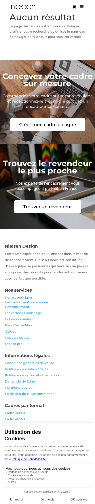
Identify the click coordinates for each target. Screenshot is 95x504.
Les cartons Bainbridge (23, 313)
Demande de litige (20, 381)
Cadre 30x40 (15, 413)
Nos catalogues (17, 338)
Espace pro (14, 344)
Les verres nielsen (19, 319)
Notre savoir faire (18, 298)
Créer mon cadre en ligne (47, 124)
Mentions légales (18, 388)
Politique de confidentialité (27, 369)
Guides (10, 331)
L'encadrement (17, 307)
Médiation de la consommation (30, 394)
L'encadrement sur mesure (26, 302)
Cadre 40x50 (15, 419)
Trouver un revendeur (47, 206)
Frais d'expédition (19, 325)
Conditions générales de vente (29, 363)
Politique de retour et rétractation (32, 375)
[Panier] (74, 6)
